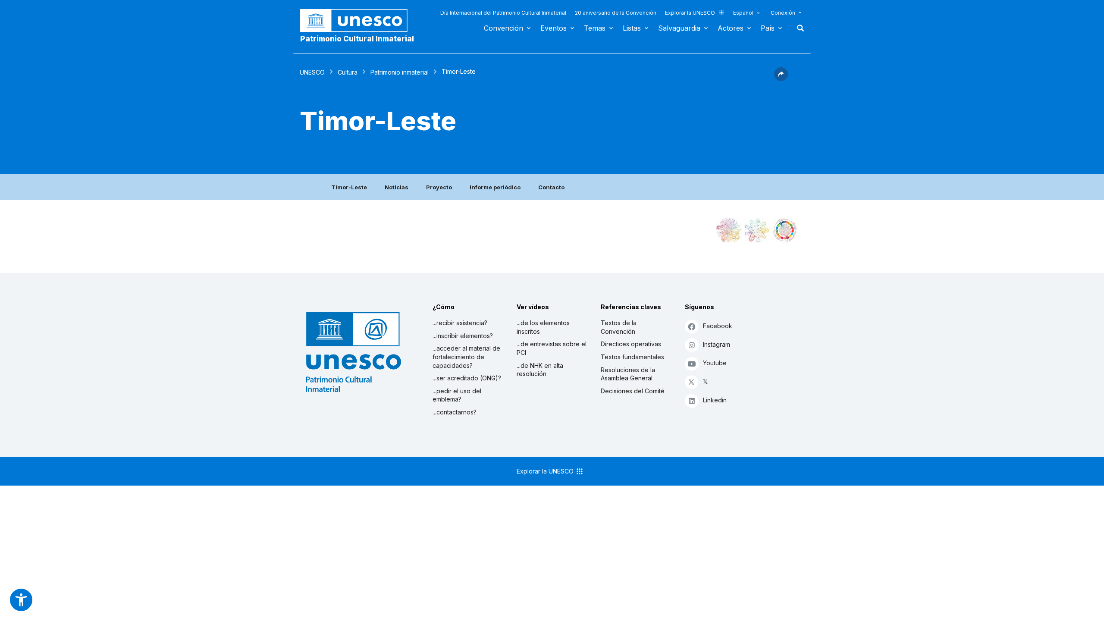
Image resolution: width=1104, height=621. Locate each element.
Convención (503, 28)
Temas (594, 28)
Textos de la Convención (619, 327)
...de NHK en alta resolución (540, 370)
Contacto (551, 187)
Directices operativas (631, 344)
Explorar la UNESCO (690, 12)
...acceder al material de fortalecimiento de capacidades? (466, 357)
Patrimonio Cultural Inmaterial (357, 38)
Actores (730, 28)
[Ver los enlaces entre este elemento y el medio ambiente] (757, 230)
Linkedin (715, 400)
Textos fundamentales (632, 357)
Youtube (715, 363)
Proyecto (439, 187)
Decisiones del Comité (633, 391)
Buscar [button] (798, 28)
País (768, 28)
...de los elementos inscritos (543, 327)
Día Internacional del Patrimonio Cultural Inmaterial (503, 12)
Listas (632, 28)
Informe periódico (495, 187)
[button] (781, 78)
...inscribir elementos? (463, 335)
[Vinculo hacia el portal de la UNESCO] (358, 20)
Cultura (348, 72)
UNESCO (312, 72)
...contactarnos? (455, 412)
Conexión (783, 12)
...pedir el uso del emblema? (457, 395)
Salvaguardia (679, 28)
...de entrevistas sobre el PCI (551, 348)
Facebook (717, 325)
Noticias (396, 187)
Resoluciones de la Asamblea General (628, 374)
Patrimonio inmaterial (399, 72)
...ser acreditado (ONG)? (467, 378)
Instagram (716, 344)
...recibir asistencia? (460, 322)
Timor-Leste (349, 187)
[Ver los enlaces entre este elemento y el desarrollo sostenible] (785, 230)
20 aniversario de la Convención (615, 12)
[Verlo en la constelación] (729, 230)
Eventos (553, 28)
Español (743, 12)
